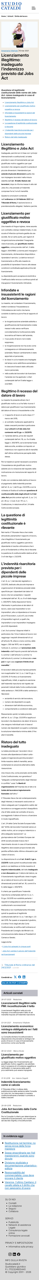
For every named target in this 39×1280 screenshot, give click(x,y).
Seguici (12, 1208)
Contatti (12, 1203)
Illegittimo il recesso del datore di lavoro (21, 120)
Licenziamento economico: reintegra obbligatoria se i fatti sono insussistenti (19, 1029)
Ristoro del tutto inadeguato (16, 137)
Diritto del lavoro (21, 16)
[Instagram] (10, 1254)
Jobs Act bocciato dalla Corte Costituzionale (19, 1110)
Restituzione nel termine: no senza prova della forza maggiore (20, 1145)
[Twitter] (15, 977)
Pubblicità (14, 1222)
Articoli (10, 16)
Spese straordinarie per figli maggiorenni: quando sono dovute (20, 1155)
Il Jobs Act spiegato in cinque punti (16, 946)
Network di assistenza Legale (20, 1226)
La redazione (15, 1206)
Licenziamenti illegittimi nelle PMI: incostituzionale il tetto (18, 1005)
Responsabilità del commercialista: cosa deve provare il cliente (19, 1175)
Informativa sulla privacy (21, 1246)
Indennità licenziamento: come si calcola (16, 1083)
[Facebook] (19, 977)
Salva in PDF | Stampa (14, 982)
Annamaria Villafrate (9, 51)
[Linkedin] (24, 977)
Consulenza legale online (18, 1231)
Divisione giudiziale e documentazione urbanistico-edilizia (21, 1165)
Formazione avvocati (19, 1235)
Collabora (13, 1211)
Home (3, 16)
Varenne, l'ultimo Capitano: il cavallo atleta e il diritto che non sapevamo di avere (20, 1185)
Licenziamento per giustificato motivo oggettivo (18, 1056)
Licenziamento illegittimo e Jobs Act (19, 102)
